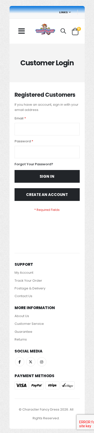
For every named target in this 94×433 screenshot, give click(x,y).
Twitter (30, 361)
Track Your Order (28, 280)
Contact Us (23, 296)
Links (63, 12)
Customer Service (29, 323)
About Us (22, 316)
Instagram (41, 361)
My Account (24, 272)
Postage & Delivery (30, 288)
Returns (21, 339)
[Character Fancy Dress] (45, 30)
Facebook (19, 361)
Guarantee (23, 331)
